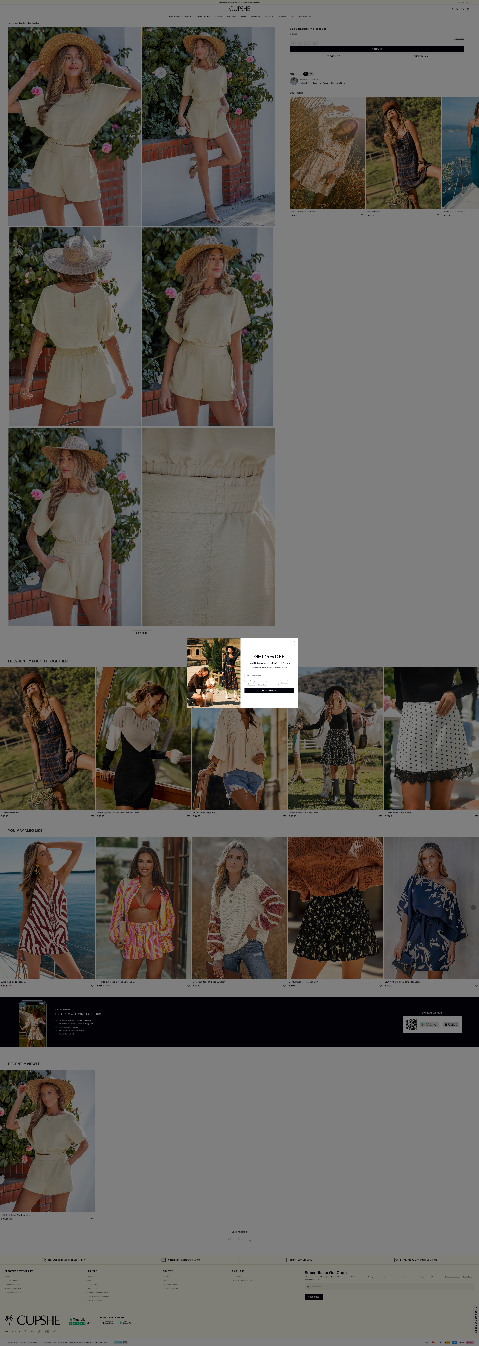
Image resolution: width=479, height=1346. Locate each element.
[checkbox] (245, 681)
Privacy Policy (262, 685)
